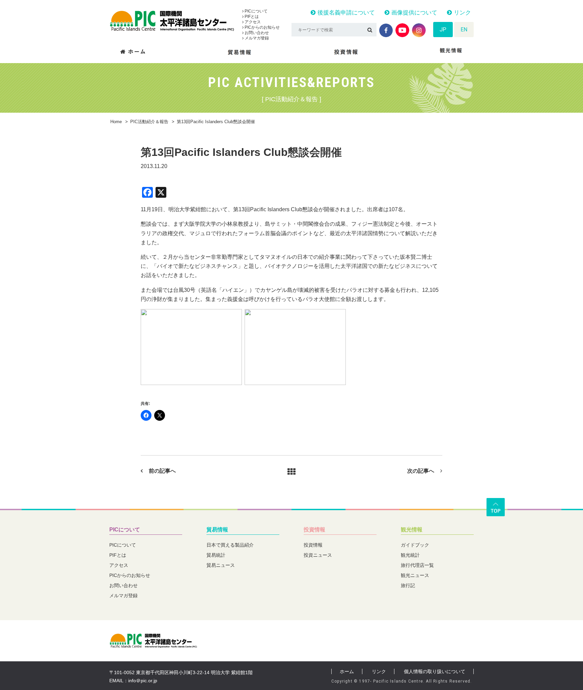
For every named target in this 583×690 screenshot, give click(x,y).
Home (116, 121)
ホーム (347, 671)
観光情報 (411, 529)
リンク (461, 12)
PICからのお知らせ (262, 27)
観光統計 (410, 555)
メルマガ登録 (256, 38)
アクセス (252, 22)
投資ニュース (318, 555)
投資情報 (314, 529)
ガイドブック (415, 545)
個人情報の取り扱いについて (434, 671)
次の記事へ (420, 471)
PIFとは (251, 16)
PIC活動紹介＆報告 (149, 121)
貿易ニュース (220, 565)
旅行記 (408, 585)
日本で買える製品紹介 (230, 545)
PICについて (256, 11)
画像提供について (413, 12)
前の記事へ (162, 471)
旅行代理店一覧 (417, 565)
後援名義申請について (345, 12)
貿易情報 (217, 529)
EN (464, 29)
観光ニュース (415, 575)
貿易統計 (215, 555)
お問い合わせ (256, 32)
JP (443, 29)
